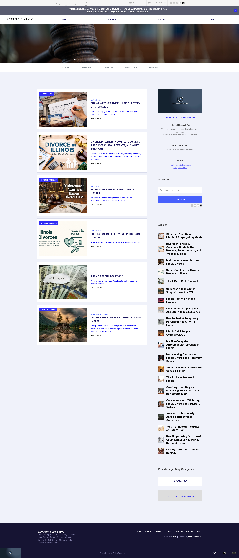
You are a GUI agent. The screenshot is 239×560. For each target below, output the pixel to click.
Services (158, 532)
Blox (174, 537)
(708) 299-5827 (180, 167)
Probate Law (86, 68)
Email (90, 12)
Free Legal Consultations (180, 117)
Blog (85, 60)
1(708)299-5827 (115, 12)
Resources (180, 532)
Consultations (193, 532)
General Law (97, 60)
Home (64, 19)
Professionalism (194, 537)
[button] (114, 19)
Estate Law (108, 68)
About (148, 532)
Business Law (130, 68)
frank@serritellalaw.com (180, 165)
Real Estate (64, 68)
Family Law (153, 68)
